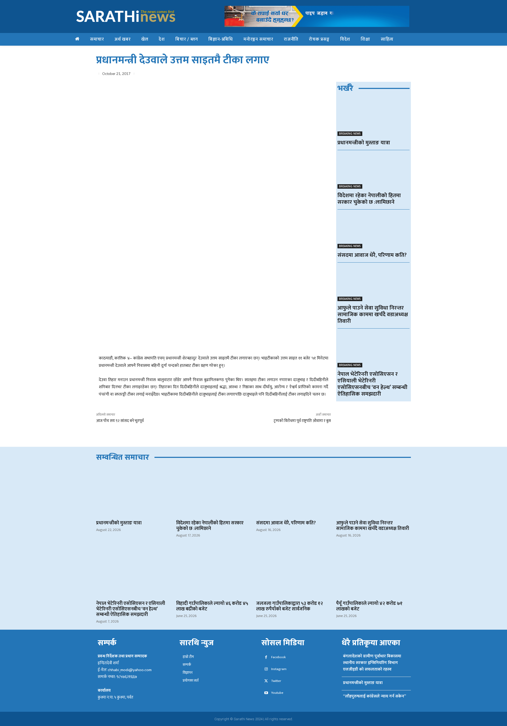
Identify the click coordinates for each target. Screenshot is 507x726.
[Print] (393, 74)
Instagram (279, 669)
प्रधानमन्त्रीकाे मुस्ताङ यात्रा (363, 142)
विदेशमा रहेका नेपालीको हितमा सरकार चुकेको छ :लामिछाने (369, 199)
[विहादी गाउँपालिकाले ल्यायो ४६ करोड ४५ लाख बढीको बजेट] (213, 572)
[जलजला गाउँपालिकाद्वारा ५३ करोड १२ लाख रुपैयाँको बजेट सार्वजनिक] (293, 572)
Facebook (278, 657)
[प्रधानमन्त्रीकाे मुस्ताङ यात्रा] (373, 118)
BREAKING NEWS (350, 133)
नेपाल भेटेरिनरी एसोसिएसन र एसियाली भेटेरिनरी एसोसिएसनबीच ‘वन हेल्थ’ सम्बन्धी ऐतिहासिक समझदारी (372, 383)
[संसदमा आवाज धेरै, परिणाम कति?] (373, 230)
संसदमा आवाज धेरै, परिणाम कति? (372, 255)
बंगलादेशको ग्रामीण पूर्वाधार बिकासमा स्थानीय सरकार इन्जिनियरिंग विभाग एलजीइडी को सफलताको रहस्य (372, 663)
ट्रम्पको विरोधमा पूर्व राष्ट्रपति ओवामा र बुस (302, 420)
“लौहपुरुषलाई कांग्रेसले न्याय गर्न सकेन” (374, 696)
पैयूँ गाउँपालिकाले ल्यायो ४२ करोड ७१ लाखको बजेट (369, 606)
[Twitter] (356, 74)
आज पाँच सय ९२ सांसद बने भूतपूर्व (120, 420)
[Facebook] (344, 74)
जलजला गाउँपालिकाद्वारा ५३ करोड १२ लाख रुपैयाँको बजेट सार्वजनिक (289, 606)
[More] (405, 74)
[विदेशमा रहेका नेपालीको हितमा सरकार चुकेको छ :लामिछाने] (373, 171)
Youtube (277, 693)
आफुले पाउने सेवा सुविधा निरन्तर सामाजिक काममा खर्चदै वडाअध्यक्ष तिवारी (372, 314)
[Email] (380, 74)
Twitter (276, 681)
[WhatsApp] (368, 74)
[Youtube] (266, 693)
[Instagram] (266, 669)
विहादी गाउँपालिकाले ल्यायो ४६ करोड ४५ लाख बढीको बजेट (212, 606)
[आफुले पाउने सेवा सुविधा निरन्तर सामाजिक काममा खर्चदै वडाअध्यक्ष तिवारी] (373, 283)
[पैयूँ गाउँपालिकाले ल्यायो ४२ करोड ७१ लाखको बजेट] (373, 572)
